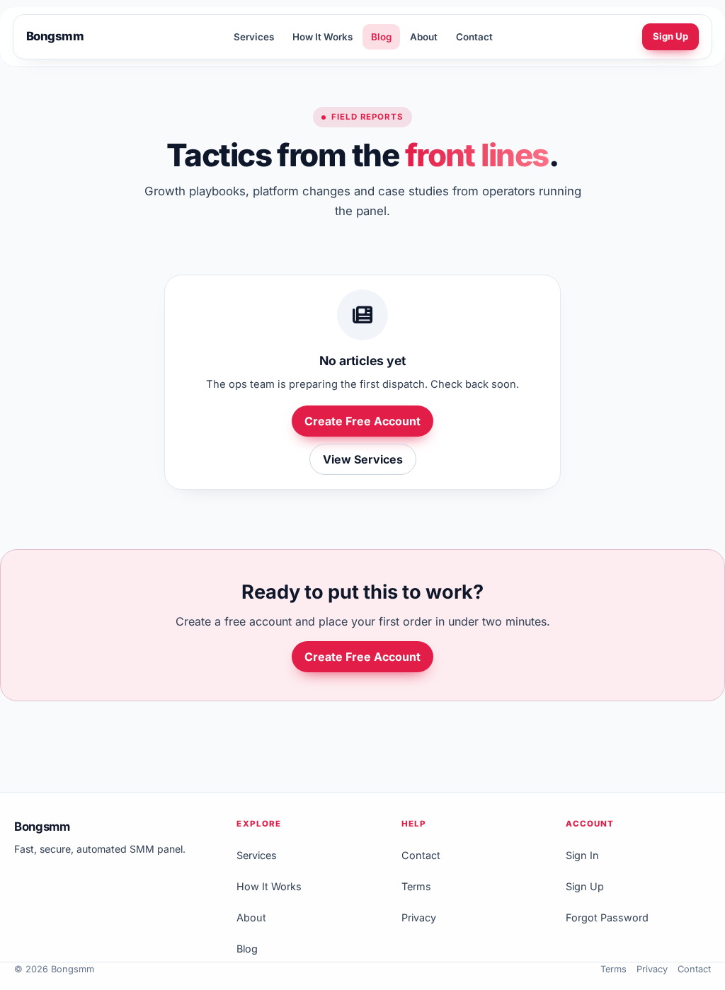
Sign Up (670, 36)
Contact (474, 36)
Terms (416, 886)
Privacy (418, 917)
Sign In (582, 855)
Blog (381, 36)
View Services (363, 459)
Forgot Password (607, 917)
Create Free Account (362, 421)
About (424, 36)
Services (254, 36)
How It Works (322, 36)
